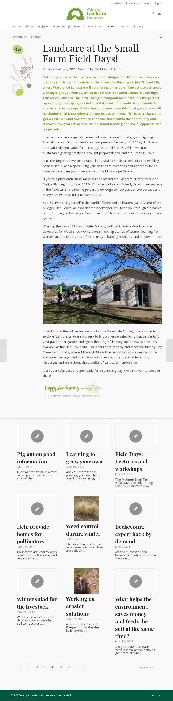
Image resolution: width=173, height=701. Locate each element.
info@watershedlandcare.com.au (130, 3)
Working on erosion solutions (80, 606)
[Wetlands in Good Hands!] (169, 350)
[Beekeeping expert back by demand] (135, 508)
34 (60, 667)
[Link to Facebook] (153, 14)
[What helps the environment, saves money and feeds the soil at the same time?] (135, 581)
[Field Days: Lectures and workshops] (135, 436)
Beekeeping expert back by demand (133, 534)
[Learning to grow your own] (86, 436)
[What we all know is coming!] (3, 350)
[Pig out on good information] (37, 436)
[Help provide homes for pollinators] (37, 508)
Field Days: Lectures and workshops (131, 461)
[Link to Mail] (159, 14)
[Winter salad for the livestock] (37, 581)
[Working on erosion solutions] (86, 581)
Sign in (158, 3)
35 (69, 667)
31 (36, 667)
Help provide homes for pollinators (33, 534)
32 (44, 667)
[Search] (160, 37)
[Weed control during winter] (86, 508)
